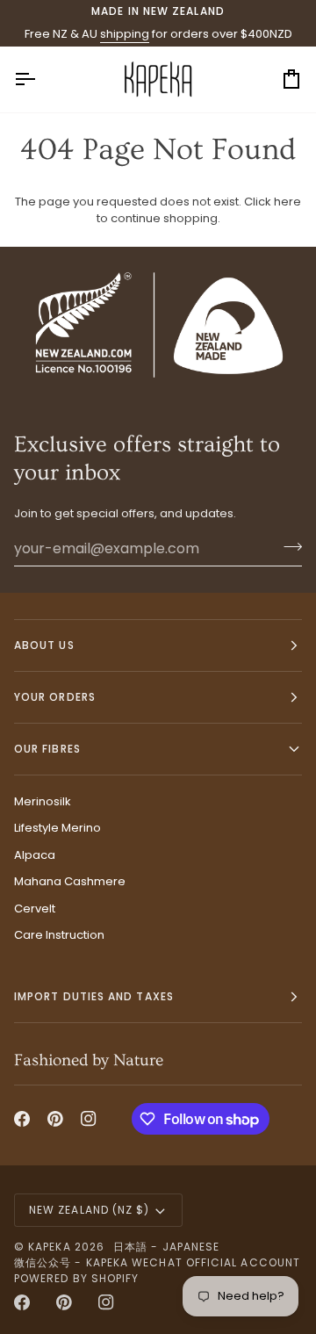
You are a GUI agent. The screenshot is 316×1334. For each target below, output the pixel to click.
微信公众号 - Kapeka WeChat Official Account (157, 1262)
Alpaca (34, 855)
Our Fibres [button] (47, 748)
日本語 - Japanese (166, 1246)
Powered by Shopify (76, 1278)
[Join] (287, 546)
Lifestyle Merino (57, 827)
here (287, 201)
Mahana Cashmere (70, 881)
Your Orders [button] (55, 696)
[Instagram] (89, 1119)
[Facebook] (22, 1119)
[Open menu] (40, 79)
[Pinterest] (55, 1119)
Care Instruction (59, 935)
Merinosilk (42, 801)
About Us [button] (44, 645)
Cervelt (34, 908)
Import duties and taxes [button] (94, 996)
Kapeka (49, 1246)
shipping (124, 33)
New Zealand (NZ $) (89, 1209)
